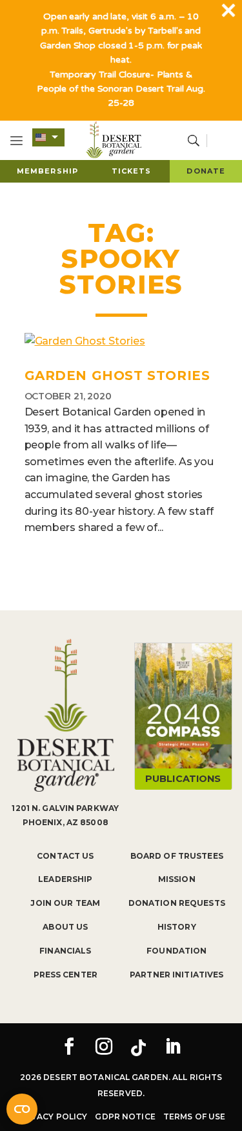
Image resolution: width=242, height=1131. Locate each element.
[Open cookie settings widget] (21, 1109)
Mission (177, 879)
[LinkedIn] (173, 1048)
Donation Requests (176, 903)
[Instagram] (104, 1048)
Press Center (65, 974)
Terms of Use (194, 1116)
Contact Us (65, 856)
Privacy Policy (52, 1116)
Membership (47, 170)
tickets (132, 170)
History (176, 927)
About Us (65, 927)
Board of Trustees (176, 856)
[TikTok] (138, 1048)
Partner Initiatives (176, 974)
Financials (65, 951)
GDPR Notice (125, 1116)
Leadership (65, 879)
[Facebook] (69, 1048)
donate (206, 170)
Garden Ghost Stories (117, 375)
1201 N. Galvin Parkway (65, 808)
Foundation (176, 951)
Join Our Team (65, 903)
